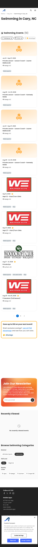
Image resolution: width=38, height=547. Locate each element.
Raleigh (13, 473)
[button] (18, 38)
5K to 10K (5, 505)
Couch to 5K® (7, 503)
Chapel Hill (31, 473)
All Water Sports (7, 454)
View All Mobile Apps (9, 509)
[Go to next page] (24, 316)
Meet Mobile (7, 507)
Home (3, 14)
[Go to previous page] (14, 316)
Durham (21, 473)
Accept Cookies (26, 540)
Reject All (13, 540)
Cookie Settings (18, 535)
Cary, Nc (9, 14)
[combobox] (7, 38)
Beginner (11, 463)
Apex (5, 473)
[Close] (35, 517)
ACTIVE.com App (8, 500)
